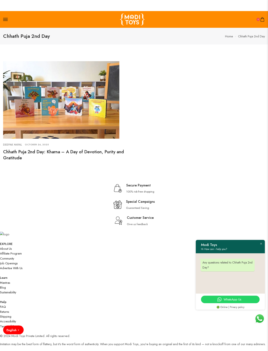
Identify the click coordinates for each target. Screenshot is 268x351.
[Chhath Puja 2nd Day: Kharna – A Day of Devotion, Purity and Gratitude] (61, 99)
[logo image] (132, 19)
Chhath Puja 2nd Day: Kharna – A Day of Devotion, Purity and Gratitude (63, 155)
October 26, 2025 (37, 144)
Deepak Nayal (12, 145)
